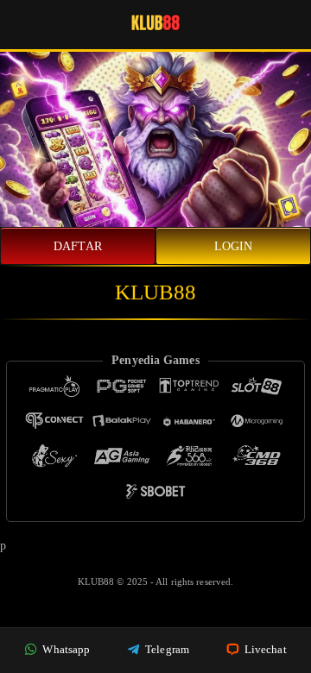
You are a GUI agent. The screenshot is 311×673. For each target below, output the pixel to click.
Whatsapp (65, 649)
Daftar (78, 246)
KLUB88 (97, 581)
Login (233, 246)
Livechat (264, 649)
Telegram (166, 649)
